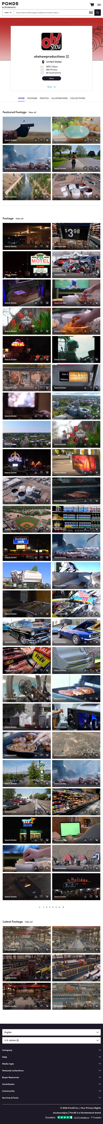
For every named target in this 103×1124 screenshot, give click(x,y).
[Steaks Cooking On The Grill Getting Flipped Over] (76, 547)
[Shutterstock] (61, 1113)
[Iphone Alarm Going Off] (27, 887)
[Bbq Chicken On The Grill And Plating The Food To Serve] (76, 660)
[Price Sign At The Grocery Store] (76, 236)
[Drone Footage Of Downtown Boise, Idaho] (27, 434)
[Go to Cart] (92, 5)
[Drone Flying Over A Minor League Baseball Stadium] (27, 519)
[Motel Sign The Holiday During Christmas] (76, 887)
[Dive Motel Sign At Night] (27, 265)
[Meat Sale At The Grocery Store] (27, 660)
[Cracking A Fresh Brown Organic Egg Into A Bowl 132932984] (76, 130)
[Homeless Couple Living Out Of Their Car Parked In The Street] (76, 265)
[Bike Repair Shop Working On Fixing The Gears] (27, 689)
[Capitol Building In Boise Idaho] (76, 406)
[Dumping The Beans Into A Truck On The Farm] (76, 576)
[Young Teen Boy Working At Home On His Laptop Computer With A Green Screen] (76, 830)
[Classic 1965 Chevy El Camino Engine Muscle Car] (76, 604)
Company (7, 1050)
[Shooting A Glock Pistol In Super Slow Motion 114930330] (27, 130)
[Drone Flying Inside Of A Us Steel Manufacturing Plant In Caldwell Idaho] (27, 940)
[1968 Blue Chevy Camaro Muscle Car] (76, 632)
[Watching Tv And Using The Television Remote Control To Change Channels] (27, 406)
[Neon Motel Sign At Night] (27, 463)
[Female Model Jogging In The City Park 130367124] (76, 158)
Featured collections (12, 1070)
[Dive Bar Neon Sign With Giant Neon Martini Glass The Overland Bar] (27, 830)
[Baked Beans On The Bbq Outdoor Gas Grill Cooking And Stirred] (27, 745)
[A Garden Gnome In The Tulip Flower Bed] (27, 321)
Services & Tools (10, 1098)
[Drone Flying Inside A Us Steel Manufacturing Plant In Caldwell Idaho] (76, 940)
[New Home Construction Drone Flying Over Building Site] (27, 378)
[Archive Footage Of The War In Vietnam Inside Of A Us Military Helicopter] (76, 350)
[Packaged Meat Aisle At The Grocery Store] (76, 802)
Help (4, 1057)
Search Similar (11, 140)
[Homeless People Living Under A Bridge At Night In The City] (27, 236)
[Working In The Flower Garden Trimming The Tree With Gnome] (76, 434)
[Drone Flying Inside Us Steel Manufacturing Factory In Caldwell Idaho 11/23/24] (27, 996)
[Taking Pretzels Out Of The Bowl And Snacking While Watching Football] (76, 293)
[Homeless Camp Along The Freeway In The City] (76, 858)
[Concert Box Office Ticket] (27, 293)
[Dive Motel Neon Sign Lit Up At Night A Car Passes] (27, 350)
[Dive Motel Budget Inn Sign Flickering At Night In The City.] (27, 547)
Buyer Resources (10, 1077)
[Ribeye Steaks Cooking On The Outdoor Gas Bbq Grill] (76, 689)
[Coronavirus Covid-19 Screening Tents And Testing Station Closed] (27, 717)
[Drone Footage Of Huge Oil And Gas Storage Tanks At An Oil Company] (27, 491)
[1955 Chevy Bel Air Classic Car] (27, 632)
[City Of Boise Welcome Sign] (27, 774)
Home (21, 98)
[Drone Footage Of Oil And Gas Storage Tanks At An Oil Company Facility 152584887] (76, 187)
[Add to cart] (47, 140)
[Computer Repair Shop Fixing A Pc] (76, 717)
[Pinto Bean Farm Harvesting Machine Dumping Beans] (27, 576)
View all (32, 112)
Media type (8, 1064)
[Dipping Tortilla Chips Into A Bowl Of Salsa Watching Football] (27, 858)
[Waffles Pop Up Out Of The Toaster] (27, 604)
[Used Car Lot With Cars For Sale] (27, 802)
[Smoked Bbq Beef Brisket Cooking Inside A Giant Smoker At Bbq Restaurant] (76, 491)
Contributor (8, 1084)
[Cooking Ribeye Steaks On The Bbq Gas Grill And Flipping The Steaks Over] (76, 774)
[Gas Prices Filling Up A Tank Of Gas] (76, 378)
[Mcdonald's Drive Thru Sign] (76, 463)
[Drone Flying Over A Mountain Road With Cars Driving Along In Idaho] (76, 745)
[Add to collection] (41, 140)
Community (8, 1091)
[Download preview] (36, 140)
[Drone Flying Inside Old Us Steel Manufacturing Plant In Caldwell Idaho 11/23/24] (76, 968)
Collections (77, 98)
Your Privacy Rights (91, 1108)
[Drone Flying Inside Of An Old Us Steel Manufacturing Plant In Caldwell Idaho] (27, 968)
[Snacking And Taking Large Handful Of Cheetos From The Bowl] (76, 321)
